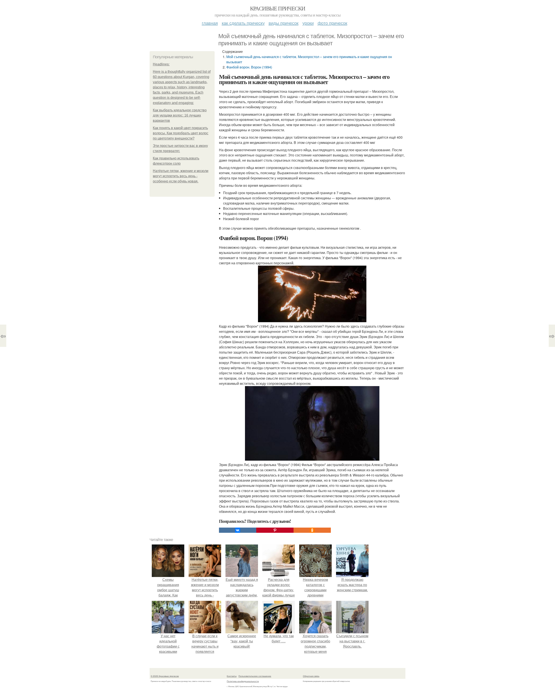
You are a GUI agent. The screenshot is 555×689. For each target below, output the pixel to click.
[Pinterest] (275, 530)
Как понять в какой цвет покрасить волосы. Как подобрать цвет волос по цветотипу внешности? (180, 133)
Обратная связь (311, 676)
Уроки (308, 23)
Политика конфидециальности (243, 681)
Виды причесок (284, 23)
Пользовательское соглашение (254, 676)
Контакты (232, 676)
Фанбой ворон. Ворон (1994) (249, 67)
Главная (210, 23)
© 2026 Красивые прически (165, 676)
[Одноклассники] (312, 530)
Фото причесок (332, 23)
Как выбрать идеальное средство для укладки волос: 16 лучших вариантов (180, 115)
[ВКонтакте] (237, 530)
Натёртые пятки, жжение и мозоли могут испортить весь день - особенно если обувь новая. (180, 176)
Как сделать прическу (243, 23)
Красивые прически (277, 8)
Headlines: (161, 64)
